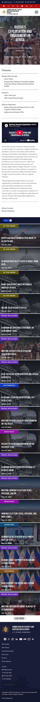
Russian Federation (8, 211)
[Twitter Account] (8, 6)
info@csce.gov (8, 2)
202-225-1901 (19, 2)
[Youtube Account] (22, 6)
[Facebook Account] (4, 6)
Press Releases (6, 661)
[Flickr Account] (27, 6)
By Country (5, 654)
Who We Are (5, 647)
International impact (7, 651)
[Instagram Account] (13, 6)
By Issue (4, 658)
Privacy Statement (7, 698)
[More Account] (36, 6)
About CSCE (5, 644)
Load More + (20, 618)
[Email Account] (31, 6)
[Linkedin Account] (18, 6)
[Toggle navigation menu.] (36, 12)
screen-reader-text (20, 258)
